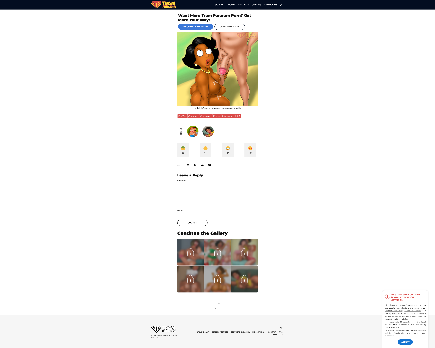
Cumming (205, 116)
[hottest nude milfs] (217, 264)
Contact (272, 332)
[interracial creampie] (190, 264)
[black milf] (244, 291)
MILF (237, 116)
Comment (182, 180)
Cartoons (270, 4)
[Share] (209, 165)
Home (231, 4)
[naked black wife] (217, 69)
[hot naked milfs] (244, 264)
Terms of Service (220, 332)
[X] (281, 328)
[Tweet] (188, 165)
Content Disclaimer (240, 332)
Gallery (243, 4)
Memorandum (258, 332)
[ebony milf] (190, 291)
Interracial (227, 116)
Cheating (193, 116)
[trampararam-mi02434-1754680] (217, 291)
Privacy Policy (202, 332)
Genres (256, 4)
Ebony (216, 116)
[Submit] (202, 165)
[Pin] (195, 165)
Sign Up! (220, 4)
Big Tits (182, 116)
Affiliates (278, 335)
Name (180, 210)
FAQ (281, 332)
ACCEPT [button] (405, 342)
